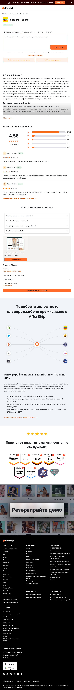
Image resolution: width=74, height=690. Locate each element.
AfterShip (5, 14)
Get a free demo (15, 259)
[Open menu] (70, 8)
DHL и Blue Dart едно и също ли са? (17, 221)
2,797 (69, 132)
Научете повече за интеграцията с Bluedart (20, 417)
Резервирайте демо (37, 510)
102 (68, 139)
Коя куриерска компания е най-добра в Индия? (21, 226)
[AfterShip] (8, 8)
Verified (21, 153)
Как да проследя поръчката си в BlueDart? (19, 216)
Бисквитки (36, 681)
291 (68, 136)
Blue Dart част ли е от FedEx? (15, 231)
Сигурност (27, 681)
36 (68, 143)
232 (68, 147)
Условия (18, 681)
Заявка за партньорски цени (37, 290)
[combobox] (37, 279)
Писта (60, 47)
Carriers (12, 14)
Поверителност (8, 681)
